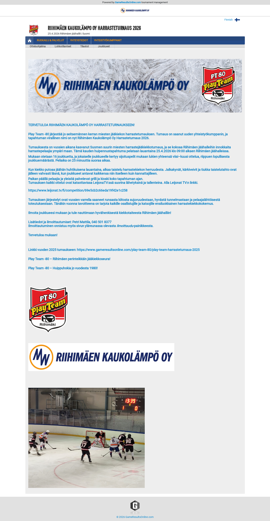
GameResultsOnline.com (128, 2)
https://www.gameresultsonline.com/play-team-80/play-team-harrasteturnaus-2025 (138, 250)
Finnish (228, 19)
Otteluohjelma (38, 46)
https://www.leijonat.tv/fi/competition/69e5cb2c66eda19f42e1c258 (77, 190)
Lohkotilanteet (63, 46)
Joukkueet (104, 46)
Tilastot (84, 46)
